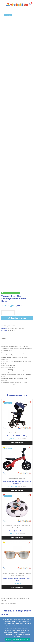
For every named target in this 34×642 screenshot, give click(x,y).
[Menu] (3, 4)
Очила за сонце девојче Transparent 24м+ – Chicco (17, 579)
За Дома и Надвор (13, 328)
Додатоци (19, 528)
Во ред (8, 639)
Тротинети (22, 328)
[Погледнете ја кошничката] (30, 4)
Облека (5, 573)
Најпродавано (17, 525)
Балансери (22, 478)
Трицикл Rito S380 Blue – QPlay (17, 436)
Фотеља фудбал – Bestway (17, 531)
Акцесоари (22, 573)
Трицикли (22, 432)
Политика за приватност (21, 639)
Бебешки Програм (13, 573)
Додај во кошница (18, 318)
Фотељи (14, 528)
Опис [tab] (3, 338)
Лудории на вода (26, 525)
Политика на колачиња (8, 603)
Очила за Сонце (19, 575)
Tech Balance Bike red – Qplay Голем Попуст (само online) (17, 482)
